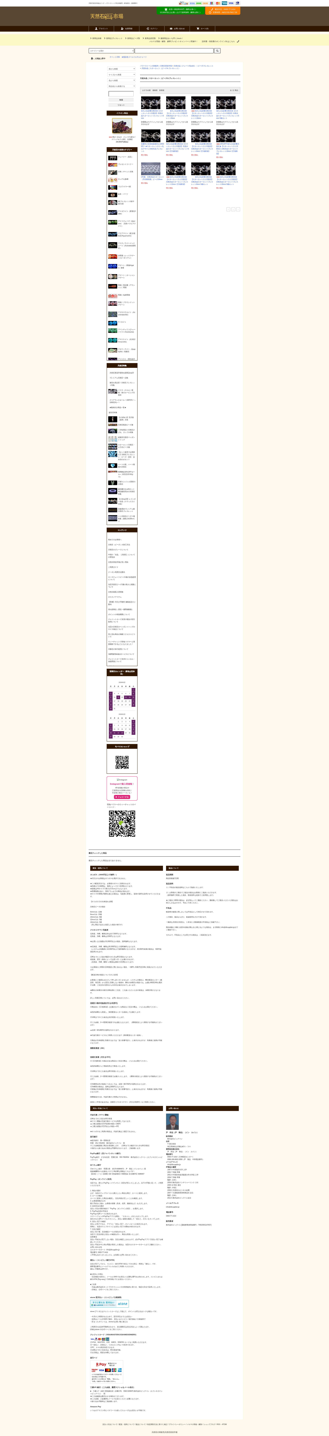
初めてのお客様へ (115, 540)
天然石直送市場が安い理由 (118, 562)
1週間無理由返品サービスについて (121, 654)
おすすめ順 (146, 90)
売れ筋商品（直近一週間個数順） (120, 609)
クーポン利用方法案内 (116, 572)
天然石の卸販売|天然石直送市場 (164, 1432)
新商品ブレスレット (114, 38)
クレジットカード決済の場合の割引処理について (121, 620)
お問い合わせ (179, 29)
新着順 (161, 90)
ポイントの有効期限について (119, 614)
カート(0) (204, 29)
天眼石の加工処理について (118, 649)
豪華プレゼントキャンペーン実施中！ (182, 41)
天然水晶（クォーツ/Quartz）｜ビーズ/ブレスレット (193, 66)
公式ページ (103, 1290)
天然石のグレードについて (118, 550)
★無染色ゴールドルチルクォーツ (134, 57)
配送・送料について (126, 1424)
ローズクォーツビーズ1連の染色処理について (122, 578)
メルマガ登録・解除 (157, 41)
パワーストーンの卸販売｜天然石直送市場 (156, 66)
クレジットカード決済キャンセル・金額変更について (121, 660)
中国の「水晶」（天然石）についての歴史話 (121, 556)
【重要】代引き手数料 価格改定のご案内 (121, 603)
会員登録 (128, 29)
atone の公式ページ (102, 1329)
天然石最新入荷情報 (115, 592)
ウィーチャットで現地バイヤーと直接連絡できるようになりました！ (121, 643)
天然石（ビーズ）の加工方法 (119, 545)
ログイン (154, 29)
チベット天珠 (115, 57)
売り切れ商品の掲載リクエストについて (121, 635)
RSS (218, 1424)
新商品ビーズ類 (133, 38)
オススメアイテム (115, 597)
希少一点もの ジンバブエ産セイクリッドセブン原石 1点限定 (124, 138)
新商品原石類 (150, 38)
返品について (141, 1424)
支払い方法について (109, 1424)
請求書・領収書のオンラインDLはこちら (218, 41)
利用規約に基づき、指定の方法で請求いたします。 (143, 1287)
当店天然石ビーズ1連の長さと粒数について (122, 586)
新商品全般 (96, 38)
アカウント (103, 29)
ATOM (224, 1424)
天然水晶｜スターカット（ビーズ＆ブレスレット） (161, 68)
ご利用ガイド (113, 567)
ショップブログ (209, 1424)
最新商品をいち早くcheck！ (172, 38)
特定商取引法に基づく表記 (157, 1424)
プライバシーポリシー (177, 1424)
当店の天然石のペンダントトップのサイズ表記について (121, 628)
